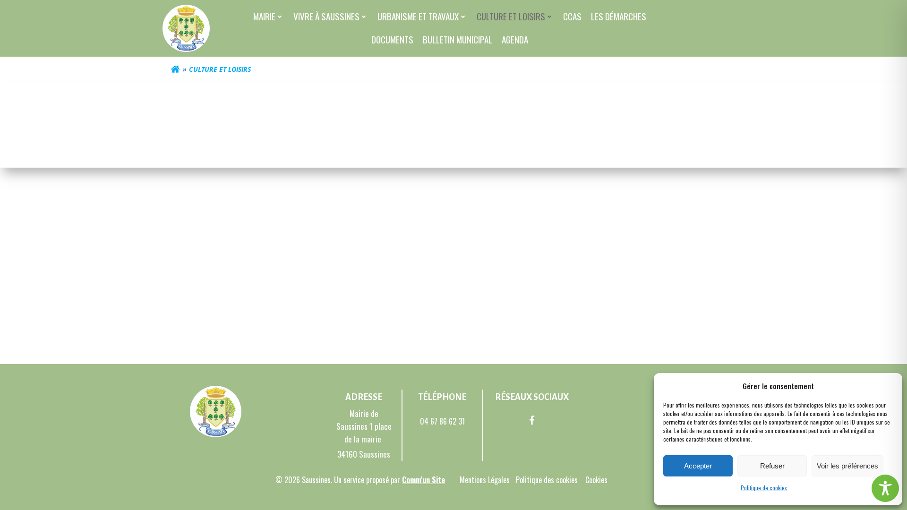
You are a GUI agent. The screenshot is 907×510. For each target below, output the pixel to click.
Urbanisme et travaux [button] (418, 16)
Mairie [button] (264, 16)
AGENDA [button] (515, 39)
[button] (888, 386)
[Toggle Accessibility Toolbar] (885, 488)
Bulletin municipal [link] (457, 39)
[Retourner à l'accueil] (175, 69)
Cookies (596, 479)
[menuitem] (268, 16)
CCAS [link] (572, 16)
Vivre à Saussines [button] (326, 16)
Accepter (698, 466)
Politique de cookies (764, 488)
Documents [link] (392, 39)
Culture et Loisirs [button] (511, 16)
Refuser (772, 466)
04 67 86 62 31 (442, 421)
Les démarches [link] (618, 16)
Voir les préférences (847, 466)
